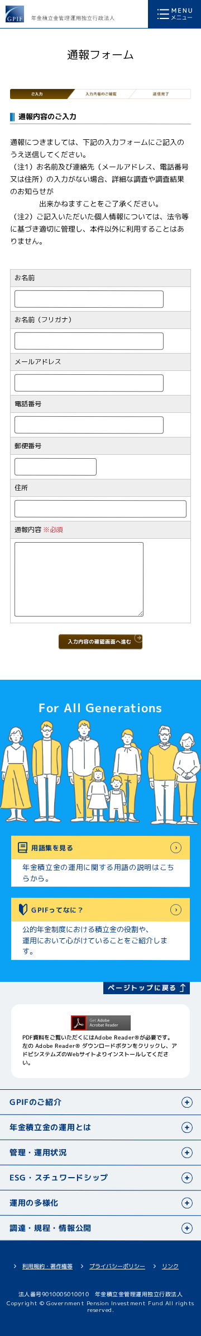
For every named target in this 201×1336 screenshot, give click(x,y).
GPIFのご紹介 (35, 1102)
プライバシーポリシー (117, 1266)
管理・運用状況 (38, 1152)
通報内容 (28, 529)
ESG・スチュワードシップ (58, 1177)
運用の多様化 (34, 1202)
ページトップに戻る (142, 987)
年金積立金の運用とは (50, 1127)
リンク (170, 1266)
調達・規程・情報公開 (50, 1228)
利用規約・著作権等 (47, 1266)
